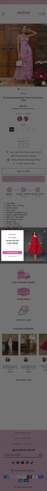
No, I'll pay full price (12, 256)
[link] (12, 235)
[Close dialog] (44, 231)
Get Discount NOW (12, 252)
